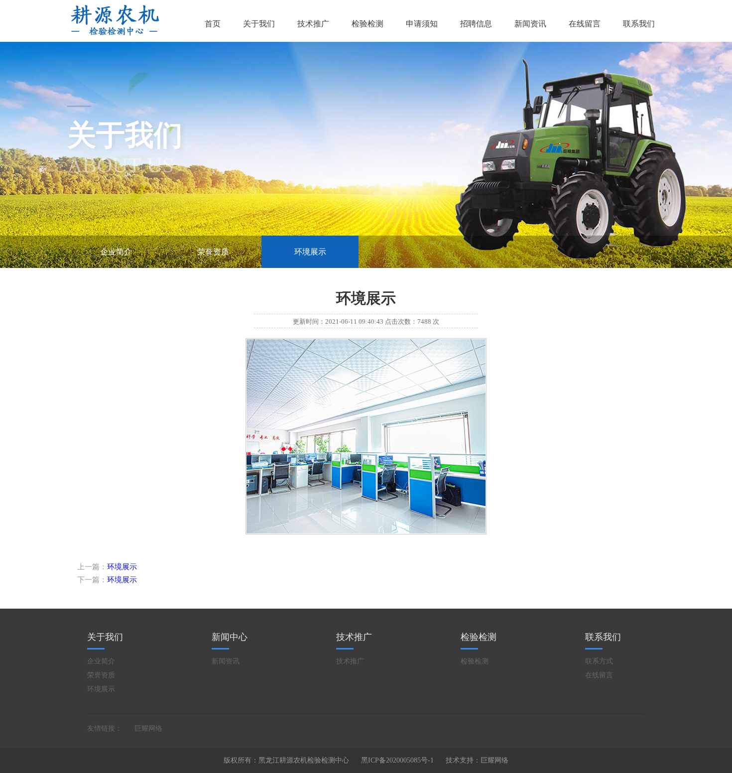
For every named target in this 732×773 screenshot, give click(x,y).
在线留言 (585, 23)
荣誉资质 (213, 252)
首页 (213, 23)
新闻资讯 (530, 23)
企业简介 (116, 252)
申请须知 (422, 23)
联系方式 (599, 661)
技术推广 (313, 23)
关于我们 (259, 23)
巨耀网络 (148, 728)
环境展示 (310, 252)
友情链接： (104, 728)
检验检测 (367, 23)
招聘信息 (476, 23)
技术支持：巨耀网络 (477, 760)
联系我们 (639, 23)
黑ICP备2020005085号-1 (397, 760)
